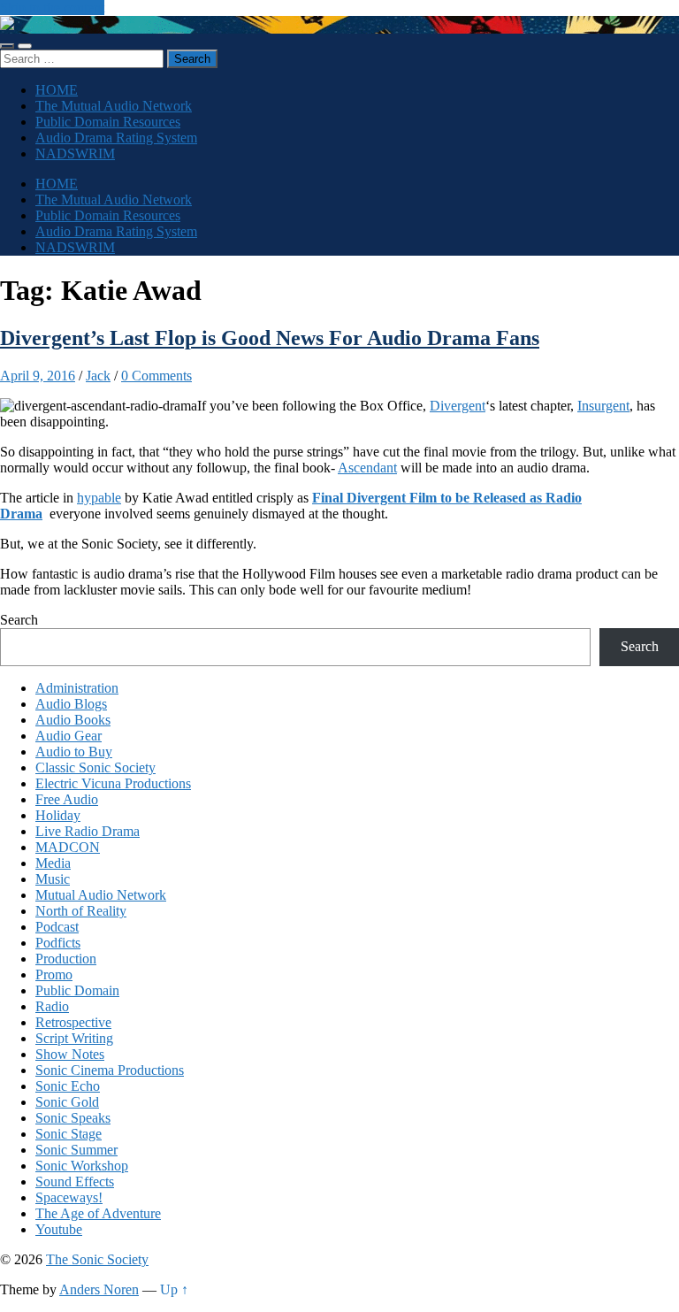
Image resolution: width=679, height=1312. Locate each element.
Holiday (57, 815)
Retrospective (73, 1022)
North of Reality (80, 910)
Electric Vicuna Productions (113, 783)
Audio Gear (68, 735)
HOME (56, 89)
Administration (76, 687)
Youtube (58, 1229)
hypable (99, 497)
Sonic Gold (67, 1101)
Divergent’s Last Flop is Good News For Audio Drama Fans (269, 337)
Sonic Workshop (81, 1165)
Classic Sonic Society (95, 767)
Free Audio (66, 799)
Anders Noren (99, 1289)
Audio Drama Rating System (116, 137)
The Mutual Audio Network (113, 105)
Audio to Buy (73, 751)
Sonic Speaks (73, 1117)
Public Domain (77, 990)
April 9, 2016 (37, 375)
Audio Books (73, 719)
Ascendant (367, 467)
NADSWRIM (75, 153)
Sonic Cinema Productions (109, 1070)
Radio (52, 1006)
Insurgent (603, 405)
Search (19, 619)
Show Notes (69, 1054)
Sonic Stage (68, 1133)
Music (52, 878)
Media (53, 863)
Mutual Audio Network (100, 894)
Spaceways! (69, 1197)
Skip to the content (52, 7)
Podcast (57, 926)
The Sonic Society (97, 1259)
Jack (98, 375)
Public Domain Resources (107, 121)
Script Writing (74, 1038)
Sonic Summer (76, 1149)
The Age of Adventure (98, 1213)
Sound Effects (74, 1181)
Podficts (57, 942)
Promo (53, 974)
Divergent (457, 405)
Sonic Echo (67, 1085)
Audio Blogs (71, 703)
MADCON (67, 847)
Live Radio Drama (87, 831)
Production (65, 958)
